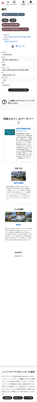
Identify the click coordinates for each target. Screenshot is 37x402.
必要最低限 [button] (7, 398)
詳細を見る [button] (17, 398)
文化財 (5, 20)
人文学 (13, 20)
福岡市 (18, 225)
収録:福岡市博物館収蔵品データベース (15, 29)
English (23, 4)
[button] (31, 3)
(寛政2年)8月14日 (11, 41)
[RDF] (13, 46)
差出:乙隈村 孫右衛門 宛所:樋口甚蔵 (18, 37)
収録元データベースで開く (12, 14)
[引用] (17, 46)
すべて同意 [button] (28, 398)
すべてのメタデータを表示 (18, 90)
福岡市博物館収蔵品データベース (23, 130)
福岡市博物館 (18, 183)
